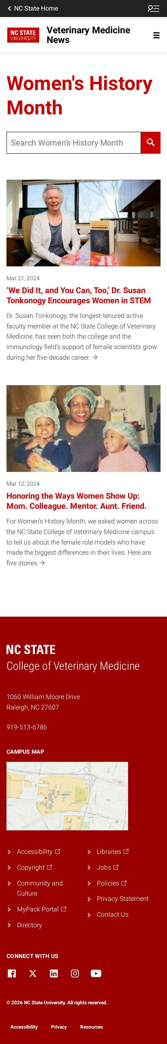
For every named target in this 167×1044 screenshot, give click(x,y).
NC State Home (36, 8)
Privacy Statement (123, 899)
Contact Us (112, 914)
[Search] (151, 143)
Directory (29, 925)
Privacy (59, 1027)
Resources (91, 1027)
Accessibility (24, 1027)
